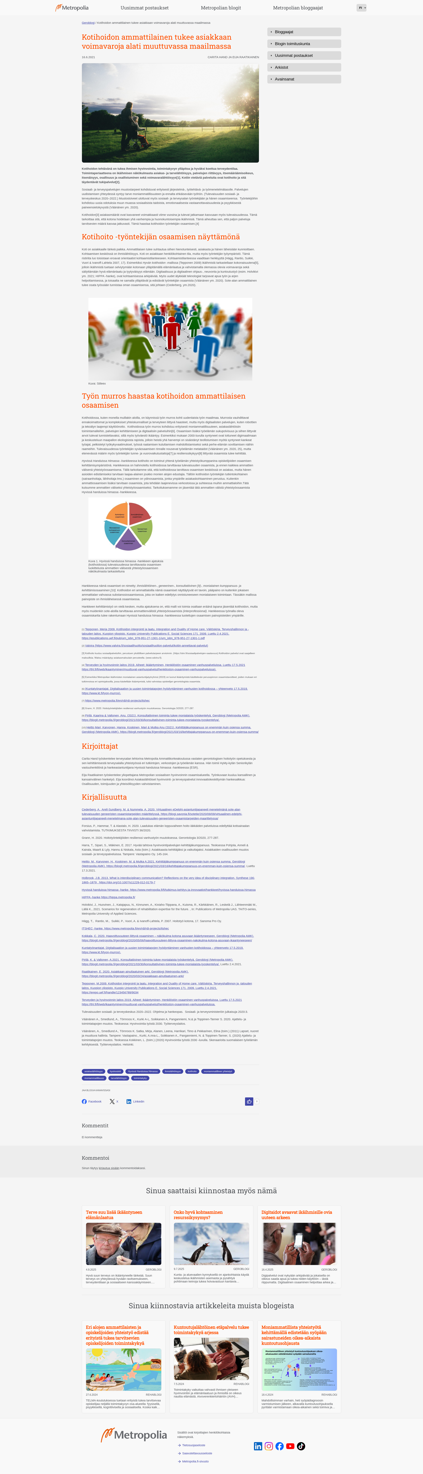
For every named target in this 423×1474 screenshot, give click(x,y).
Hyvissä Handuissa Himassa (143, 1071)
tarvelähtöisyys (119, 1078)
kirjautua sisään (109, 1168)
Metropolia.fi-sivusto (195, 1461)
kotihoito (192, 1071)
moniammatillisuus (94, 1078)
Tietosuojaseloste (193, 1445)
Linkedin (138, 1101)
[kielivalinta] (361, 8)
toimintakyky (140, 1078)
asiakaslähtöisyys (93, 1071)
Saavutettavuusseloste (197, 1453)
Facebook (94, 1101)
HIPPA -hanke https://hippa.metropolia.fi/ (108, 897)
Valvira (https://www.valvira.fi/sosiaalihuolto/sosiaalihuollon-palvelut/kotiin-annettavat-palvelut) (146, 645)
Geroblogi (88, 22)
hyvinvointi (115, 1071)
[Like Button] (249, 1101)
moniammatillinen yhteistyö (218, 1071)
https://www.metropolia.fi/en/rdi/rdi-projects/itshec (117, 700)
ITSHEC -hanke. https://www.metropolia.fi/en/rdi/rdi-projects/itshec (125, 928)
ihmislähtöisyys (173, 1071)
